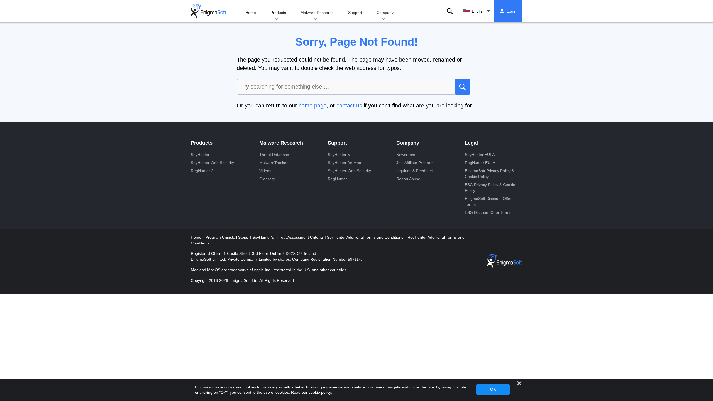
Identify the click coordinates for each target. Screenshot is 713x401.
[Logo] (208, 11)
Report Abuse (408, 179)
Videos (265, 170)
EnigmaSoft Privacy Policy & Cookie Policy (489, 173)
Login (511, 11)
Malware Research (317, 12)
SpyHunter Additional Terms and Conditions (365, 237)
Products (278, 12)
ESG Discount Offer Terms (488, 212)
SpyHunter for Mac (344, 162)
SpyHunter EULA (480, 154)
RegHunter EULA (480, 162)
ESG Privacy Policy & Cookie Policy (490, 187)
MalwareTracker (273, 162)
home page (312, 105)
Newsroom (405, 154)
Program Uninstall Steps (227, 237)
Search (450, 11)
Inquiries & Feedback (415, 170)
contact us (349, 105)
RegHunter (337, 179)
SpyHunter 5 (339, 154)
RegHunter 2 (202, 170)
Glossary (267, 179)
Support (355, 12)
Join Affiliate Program (415, 162)
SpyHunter (200, 154)
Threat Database (274, 154)
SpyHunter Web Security (212, 162)
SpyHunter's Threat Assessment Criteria (288, 237)
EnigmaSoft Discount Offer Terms (488, 201)
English (478, 11)
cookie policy (320, 392)
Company (385, 12)
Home (250, 12)
